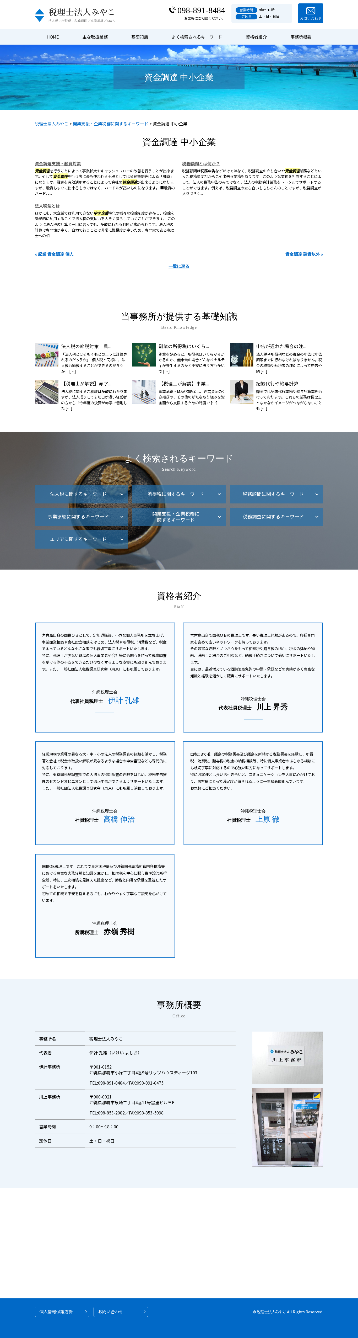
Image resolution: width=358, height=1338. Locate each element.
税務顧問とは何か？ (201, 163)
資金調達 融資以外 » (304, 254)
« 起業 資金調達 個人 (54, 254)
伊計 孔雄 (123, 700)
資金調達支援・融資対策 (58, 163)
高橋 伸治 (119, 819)
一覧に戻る (179, 266)
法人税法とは (47, 206)
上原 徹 (267, 819)
